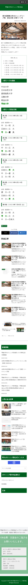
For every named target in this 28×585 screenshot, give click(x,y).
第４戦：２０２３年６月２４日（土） (15, 72)
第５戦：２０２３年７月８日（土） (14, 74)
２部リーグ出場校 (9, 61)
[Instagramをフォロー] (14, 462)
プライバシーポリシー (8, 480)
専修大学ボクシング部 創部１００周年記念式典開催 (14, 354)
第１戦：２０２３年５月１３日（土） (15, 65)
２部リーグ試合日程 (9, 63)
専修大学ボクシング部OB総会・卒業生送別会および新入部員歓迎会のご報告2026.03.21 (14, 378)
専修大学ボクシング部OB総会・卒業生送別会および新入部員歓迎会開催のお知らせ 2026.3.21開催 (14, 388)
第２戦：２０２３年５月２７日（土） (15, 67)
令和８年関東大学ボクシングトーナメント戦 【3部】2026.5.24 (14, 362)
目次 (12, 57)
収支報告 (4, 484)
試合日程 (5, 225)
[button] (25, 468)
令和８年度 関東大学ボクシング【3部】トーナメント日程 (14, 370)
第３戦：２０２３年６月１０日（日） (15, 70)
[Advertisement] (14, 508)
